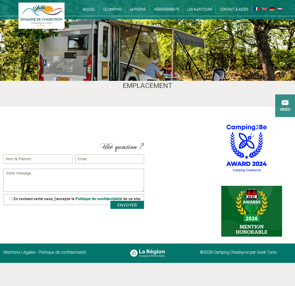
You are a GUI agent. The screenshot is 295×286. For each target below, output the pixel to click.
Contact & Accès (234, 9)
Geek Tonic (266, 252)
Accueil (89, 9)
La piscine (138, 9)
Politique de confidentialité (98, 199)
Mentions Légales (19, 252)
